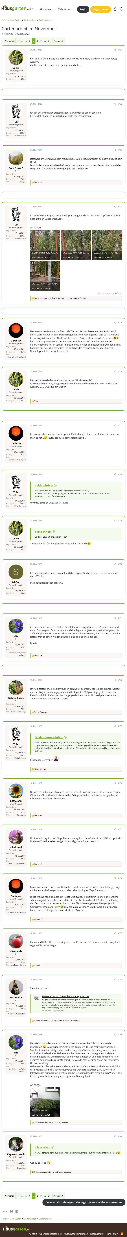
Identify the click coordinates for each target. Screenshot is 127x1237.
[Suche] (121, 9)
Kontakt (33, 1233)
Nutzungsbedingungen (76, 1233)
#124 (120, 206)
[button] (53, 9)
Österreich (21, 815)
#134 (120, 783)
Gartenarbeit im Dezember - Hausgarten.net (65, 996)
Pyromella (8, 33)
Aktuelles (45, 9)
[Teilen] (115, 50)
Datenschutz (96, 1233)
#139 (120, 1034)
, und (51, 1122)
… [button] (22, 40)
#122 (120, 104)
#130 (120, 564)
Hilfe (108, 1233)
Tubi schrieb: (43, 531)
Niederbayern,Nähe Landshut (17, 653)
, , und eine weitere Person (60, 298)
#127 (120, 425)
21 (49, 40)
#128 (120, 474)
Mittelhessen (20, 135)
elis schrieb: (42, 1147)
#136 (120, 878)
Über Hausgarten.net (50, 1233)
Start (115, 1233)
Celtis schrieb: (44, 485)
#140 (120, 1136)
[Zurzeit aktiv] (15, 844)
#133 (120, 726)
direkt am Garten (18, 965)
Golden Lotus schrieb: (49, 737)
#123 (120, 150)
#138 (120, 979)
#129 (120, 520)
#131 (120, 618)
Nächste (57, 40)
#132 (120, 680)
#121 (120, 49)
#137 (120, 933)
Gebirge (22, 181)
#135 (120, 829)
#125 (120, 322)
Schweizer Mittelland (17, 357)
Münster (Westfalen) (17, 1013)
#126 (120, 371)
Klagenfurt (21, 1168)
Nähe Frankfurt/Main (17, 863)
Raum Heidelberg (18, 711)
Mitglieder (64, 9)
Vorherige (9, 40)
